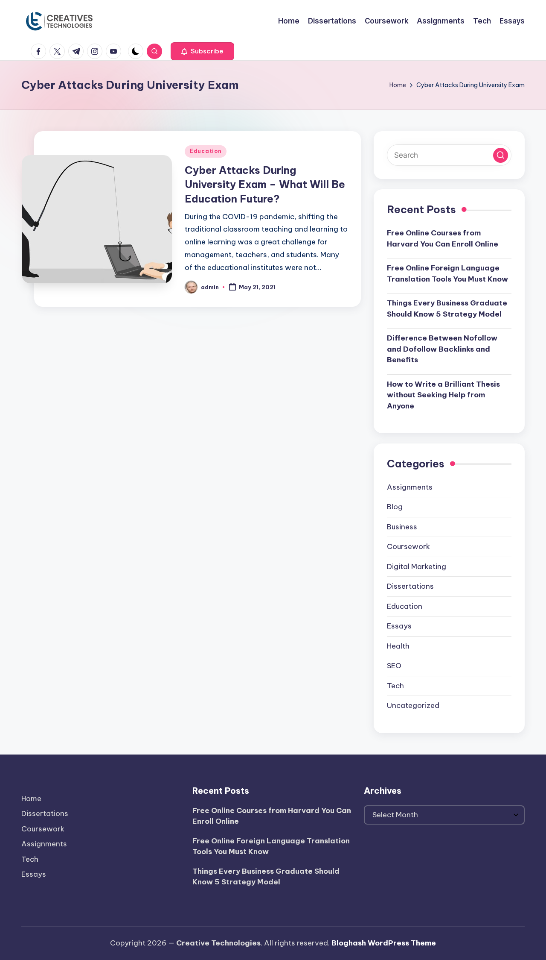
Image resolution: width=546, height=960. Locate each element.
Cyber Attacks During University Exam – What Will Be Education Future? (265, 184)
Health (398, 646)
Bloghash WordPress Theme (383, 943)
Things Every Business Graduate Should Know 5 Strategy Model (447, 308)
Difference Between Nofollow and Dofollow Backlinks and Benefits (442, 348)
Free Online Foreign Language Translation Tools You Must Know (447, 273)
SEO (394, 665)
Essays (399, 626)
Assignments (410, 487)
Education (205, 151)
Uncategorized (413, 705)
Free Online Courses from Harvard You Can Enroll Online (442, 238)
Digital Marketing (416, 566)
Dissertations (410, 586)
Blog (395, 506)
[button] (202, 51)
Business (402, 526)
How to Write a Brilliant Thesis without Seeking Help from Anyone (443, 395)
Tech (395, 685)
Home (31, 798)
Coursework (408, 546)
